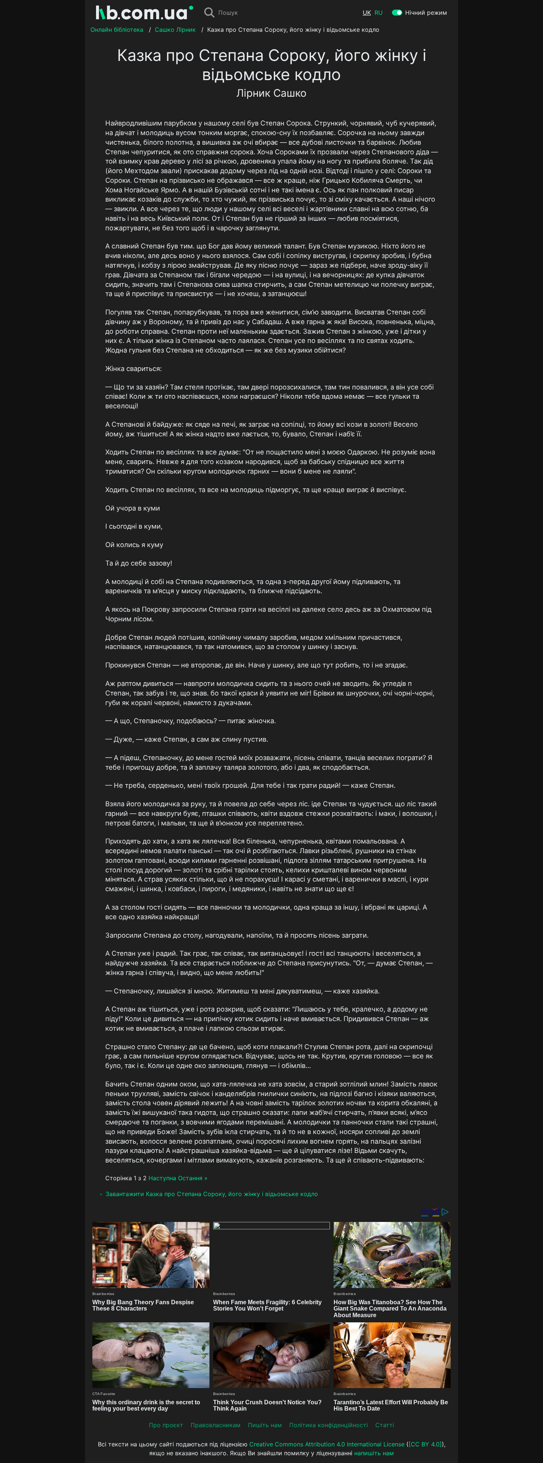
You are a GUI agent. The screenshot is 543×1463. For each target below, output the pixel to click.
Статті (384, 1425)
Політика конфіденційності (328, 1425)
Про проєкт (166, 1425)
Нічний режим (426, 12)
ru (379, 12)
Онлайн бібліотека (116, 29)
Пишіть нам (265, 1425)
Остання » (193, 1178)
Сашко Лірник (175, 29)
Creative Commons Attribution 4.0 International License (326, 1444)
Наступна (162, 1178)
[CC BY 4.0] (425, 1444)
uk (367, 12)
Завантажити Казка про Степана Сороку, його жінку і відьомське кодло (212, 1194)
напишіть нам (374, 1453)
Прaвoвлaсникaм (215, 1425)
